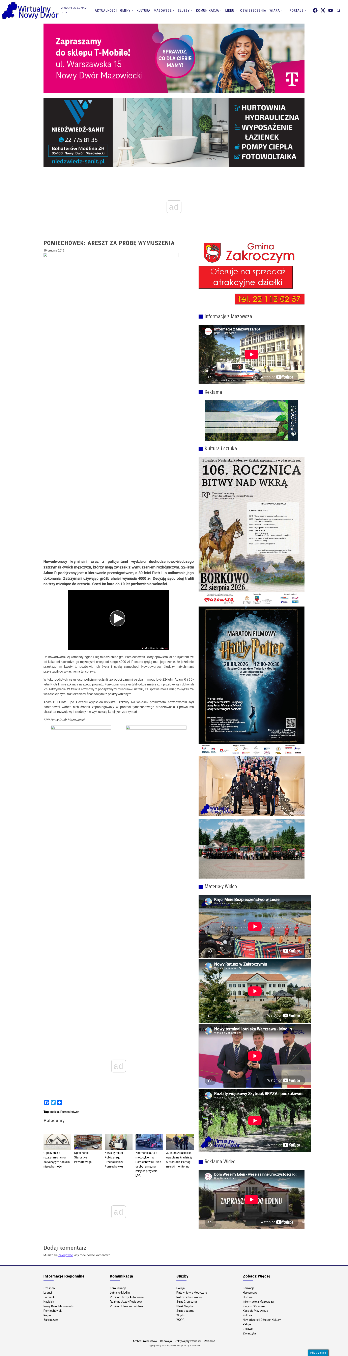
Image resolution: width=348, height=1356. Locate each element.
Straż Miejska (185, 1306)
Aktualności (106, 10)
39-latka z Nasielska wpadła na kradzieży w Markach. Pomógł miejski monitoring (179, 1159)
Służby (184, 10)
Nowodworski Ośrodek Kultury (262, 1319)
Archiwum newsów (145, 1341)
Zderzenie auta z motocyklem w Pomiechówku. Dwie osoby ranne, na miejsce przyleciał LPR (148, 1164)
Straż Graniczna (186, 1301)
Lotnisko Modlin (120, 1292)
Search (338, 10)
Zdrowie (248, 1328)
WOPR (180, 1319)
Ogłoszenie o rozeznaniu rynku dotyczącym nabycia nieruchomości (57, 1159)
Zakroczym (51, 1319)
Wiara (274, 10)
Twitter (323, 10)
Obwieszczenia (253, 10)
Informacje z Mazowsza (258, 1301)
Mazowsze (163, 10)
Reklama (209, 1341)
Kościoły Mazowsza (255, 1310)
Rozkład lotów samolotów (126, 1306)
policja (54, 1112)
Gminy (125, 10)
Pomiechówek (69, 1112)
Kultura (143, 10)
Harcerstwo (250, 1292)
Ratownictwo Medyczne (191, 1292)
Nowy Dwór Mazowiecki (59, 1306)
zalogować (65, 1255)
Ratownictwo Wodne (189, 1297)
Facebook (315, 10)
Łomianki (49, 1297)
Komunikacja (207, 10)
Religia (247, 1324)
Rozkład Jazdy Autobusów (127, 1297)
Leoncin (48, 1292)
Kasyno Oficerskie (254, 1306)
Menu (229, 10)
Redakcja (166, 1341)
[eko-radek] (251, 420)
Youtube (330, 10)
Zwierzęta (249, 1333)
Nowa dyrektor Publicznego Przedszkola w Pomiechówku (114, 1159)
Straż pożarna (185, 1310)
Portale (296, 10)
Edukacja (248, 1288)
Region (48, 1315)
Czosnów (49, 1288)
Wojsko (180, 1315)
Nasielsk (49, 1301)
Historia (248, 1297)
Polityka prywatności (188, 1341)
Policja (180, 1288)
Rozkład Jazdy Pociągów (126, 1301)
